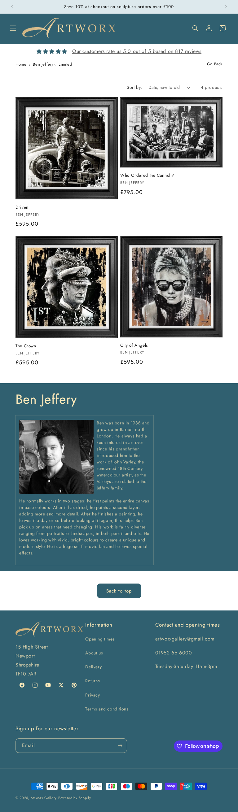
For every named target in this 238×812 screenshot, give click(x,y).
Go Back (215, 64)
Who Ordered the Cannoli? (147, 175)
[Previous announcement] (12, 7)
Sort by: (134, 87)
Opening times (100, 639)
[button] (13, 28)
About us (94, 653)
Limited (65, 64)
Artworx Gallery (44, 797)
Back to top (119, 591)
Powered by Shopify (74, 797)
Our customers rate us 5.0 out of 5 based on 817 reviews (136, 51)
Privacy (92, 695)
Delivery (93, 667)
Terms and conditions (106, 709)
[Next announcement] (226, 7)
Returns (92, 681)
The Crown (25, 346)
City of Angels (134, 345)
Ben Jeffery (43, 64)
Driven (22, 207)
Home (20, 64)
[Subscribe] (120, 745)
